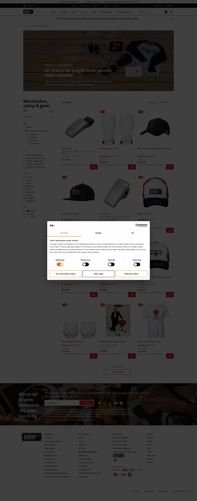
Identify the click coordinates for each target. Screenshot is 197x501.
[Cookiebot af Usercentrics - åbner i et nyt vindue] (137, 225)
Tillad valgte (98, 274)
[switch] (85, 264)
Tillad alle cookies (131, 274)
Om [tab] (132, 233)
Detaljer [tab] (98, 233)
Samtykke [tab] (64, 233)
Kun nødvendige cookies (66, 274)
